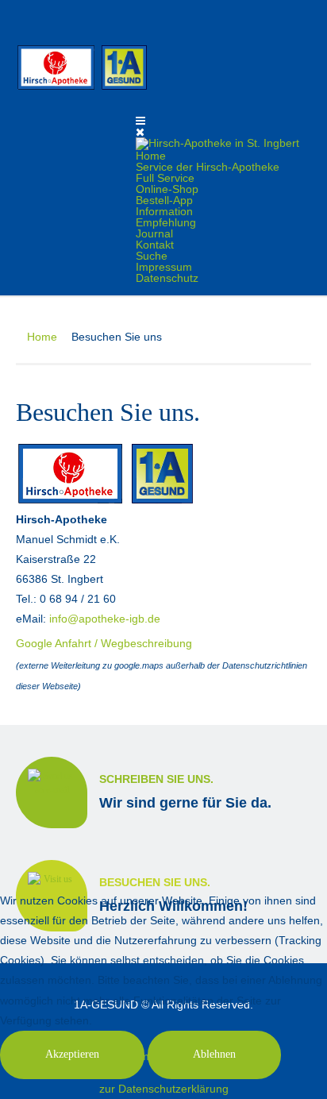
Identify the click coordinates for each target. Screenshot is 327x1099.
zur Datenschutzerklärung (164, 1088)
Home (151, 155)
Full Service (165, 178)
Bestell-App (164, 200)
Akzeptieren (72, 1054)
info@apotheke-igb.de (104, 618)
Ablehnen (214, 1054)
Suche (151, 255)
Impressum (164, 266)
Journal (154, 233)
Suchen (301, 15)
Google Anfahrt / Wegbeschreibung (104, 643)
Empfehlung (166, 222)
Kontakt (155, 244)
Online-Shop (167, 189)
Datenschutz (167, 278)
